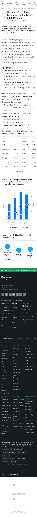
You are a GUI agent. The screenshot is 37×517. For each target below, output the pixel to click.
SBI (2, 361)
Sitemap (14, 327)
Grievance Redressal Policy (28, 320)
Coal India (4, 390)
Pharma (15, 354)
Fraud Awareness (15, 323)
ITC (2, 381)
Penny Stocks (17, 408)
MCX (25, 465)
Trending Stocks (30, 426)
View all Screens (18, 424)
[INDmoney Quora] (24, 294)
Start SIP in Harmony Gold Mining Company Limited (18, 270)
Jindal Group (5, 429)
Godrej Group (5, 423)
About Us (14, 307)
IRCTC (3, 378)
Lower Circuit (29, 423)
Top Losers (28, 409)
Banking (15, 349)
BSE (21, 465)
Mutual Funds (5, 314)
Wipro (3, 387)
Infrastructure (17, 369)
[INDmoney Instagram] (17, 294)
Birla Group (4, 411)
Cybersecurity (29, 369)
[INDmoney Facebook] (2, 294)
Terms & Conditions (27, 313)
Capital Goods (17, 381)
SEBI (13, 465)
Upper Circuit (29, 421)
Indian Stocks (24, 3)
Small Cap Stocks (18, 405)
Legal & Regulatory (27, 316)
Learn (13, 314)
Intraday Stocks (29, 432)
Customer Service (14, 318)
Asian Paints (5, 393)
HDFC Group (5, 414)
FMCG (15, 360)
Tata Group (4, 399)
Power (15, 366)
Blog (13, 310)
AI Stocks (28, 349)
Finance (15, 384)
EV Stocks (28, 351)
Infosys (3, 370)
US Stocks (17, 3)
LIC (2, 384)
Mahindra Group (6, 417)
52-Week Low (29, 418)
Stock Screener (17, 426)
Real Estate (16, 372)
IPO (2, 322)
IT (13, 351)
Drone (27, 363)
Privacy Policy (26, 309)
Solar (26, 360)
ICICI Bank (4, 367)
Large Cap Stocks (18, 399)
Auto (14, 357)
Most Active (28, 412)
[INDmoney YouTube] (13, 294)
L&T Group (4, 420)
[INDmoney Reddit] (20, 294)
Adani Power (5, 376)
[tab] (7, 339)
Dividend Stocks (18, 411)
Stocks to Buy (29, 429)
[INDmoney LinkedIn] (6, 294)
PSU (14, 375)
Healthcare (16, 389)
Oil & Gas (15, 386)
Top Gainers (28, 406)
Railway (15, 378)
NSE (17, 465)
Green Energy (29, 354)
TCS (2, 364)
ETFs (29, 3)
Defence (15, 363)
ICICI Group (4, 426)
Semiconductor (29, 357)
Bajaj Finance (5, 373)
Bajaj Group (4, 408)
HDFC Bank (4, 358)
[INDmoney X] (10, 294)
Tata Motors (4, 350)
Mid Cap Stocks (18, 402)
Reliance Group (5, 405)
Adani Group (5, 402)
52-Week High (29, 415)
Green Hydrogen (30, 366)
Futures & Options (4, 318)
